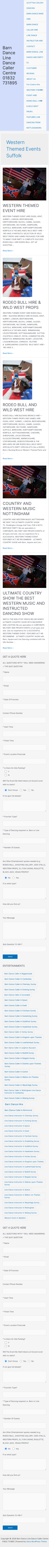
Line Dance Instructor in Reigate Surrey (20, 1177)
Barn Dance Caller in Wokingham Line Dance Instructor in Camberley (22, 1091)
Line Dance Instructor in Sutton (17, 1190)
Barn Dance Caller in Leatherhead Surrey (22, 1042)
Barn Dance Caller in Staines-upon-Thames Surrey (23, 1065)
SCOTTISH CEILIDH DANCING (35, 5)
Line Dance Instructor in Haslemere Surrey (21, 1151)
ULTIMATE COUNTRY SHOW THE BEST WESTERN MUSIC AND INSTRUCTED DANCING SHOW (24, 603)
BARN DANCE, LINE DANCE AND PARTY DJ (35, 57)
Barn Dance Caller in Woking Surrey (20, 1098)
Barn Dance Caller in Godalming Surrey (21, 1016)
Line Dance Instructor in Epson (17, 1126)
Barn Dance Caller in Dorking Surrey (20, 990)
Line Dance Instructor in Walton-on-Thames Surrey (22, 1196)
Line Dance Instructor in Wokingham (19, 1208)
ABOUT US (31, 79)
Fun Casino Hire (33, 84)
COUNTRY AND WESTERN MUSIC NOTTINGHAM (19, 508)
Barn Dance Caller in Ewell (16, 1005)
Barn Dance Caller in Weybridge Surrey (21, 1085)
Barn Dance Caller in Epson (16, 1000)
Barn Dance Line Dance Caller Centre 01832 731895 (10, 65)
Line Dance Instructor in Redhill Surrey (20, 1172)
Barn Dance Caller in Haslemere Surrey (21, 1027)
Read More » (8, 251)
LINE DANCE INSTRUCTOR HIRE (35, 38)
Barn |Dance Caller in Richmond (18, 1110)
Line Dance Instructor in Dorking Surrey (20, 1121)
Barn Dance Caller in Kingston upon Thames (23, 1037)
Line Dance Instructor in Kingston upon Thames (24, 1162)
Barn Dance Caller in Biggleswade (18, 974)
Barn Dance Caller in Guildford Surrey (20, 1021)
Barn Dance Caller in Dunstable (17, 995)
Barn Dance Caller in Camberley (18, 979)
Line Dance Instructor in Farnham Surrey (21, 1136)
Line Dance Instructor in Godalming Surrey (21, 1141)
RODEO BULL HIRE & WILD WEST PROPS (34, 106)
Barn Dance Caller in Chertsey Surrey (20, 984)
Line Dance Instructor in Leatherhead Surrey (22, 1167)
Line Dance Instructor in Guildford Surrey (21, 1146)
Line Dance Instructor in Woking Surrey (20, 1213)
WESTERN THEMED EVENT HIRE (35, 92)
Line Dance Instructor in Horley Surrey (20, 1156)
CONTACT (31, 46)
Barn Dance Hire (14, 1104)
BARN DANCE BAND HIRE (35, 16)
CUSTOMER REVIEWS (32, 71)
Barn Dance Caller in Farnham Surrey (20, 1011)
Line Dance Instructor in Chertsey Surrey (21, 1116)
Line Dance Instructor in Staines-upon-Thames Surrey (23, 1183)
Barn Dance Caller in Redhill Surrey (19, 1053)
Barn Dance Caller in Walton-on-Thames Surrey (21, 1078)
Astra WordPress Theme (36, 1541)
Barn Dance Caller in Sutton (16, 1072)
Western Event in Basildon (15, 1218)
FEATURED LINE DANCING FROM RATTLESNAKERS (34, 122)
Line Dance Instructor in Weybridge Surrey (21, 1203)
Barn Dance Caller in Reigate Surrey (20, 1058)
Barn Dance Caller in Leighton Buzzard (20, 1048)
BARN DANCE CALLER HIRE (32, 27)
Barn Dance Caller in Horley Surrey (18, 1032)
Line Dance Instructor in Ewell (16, 1131)
